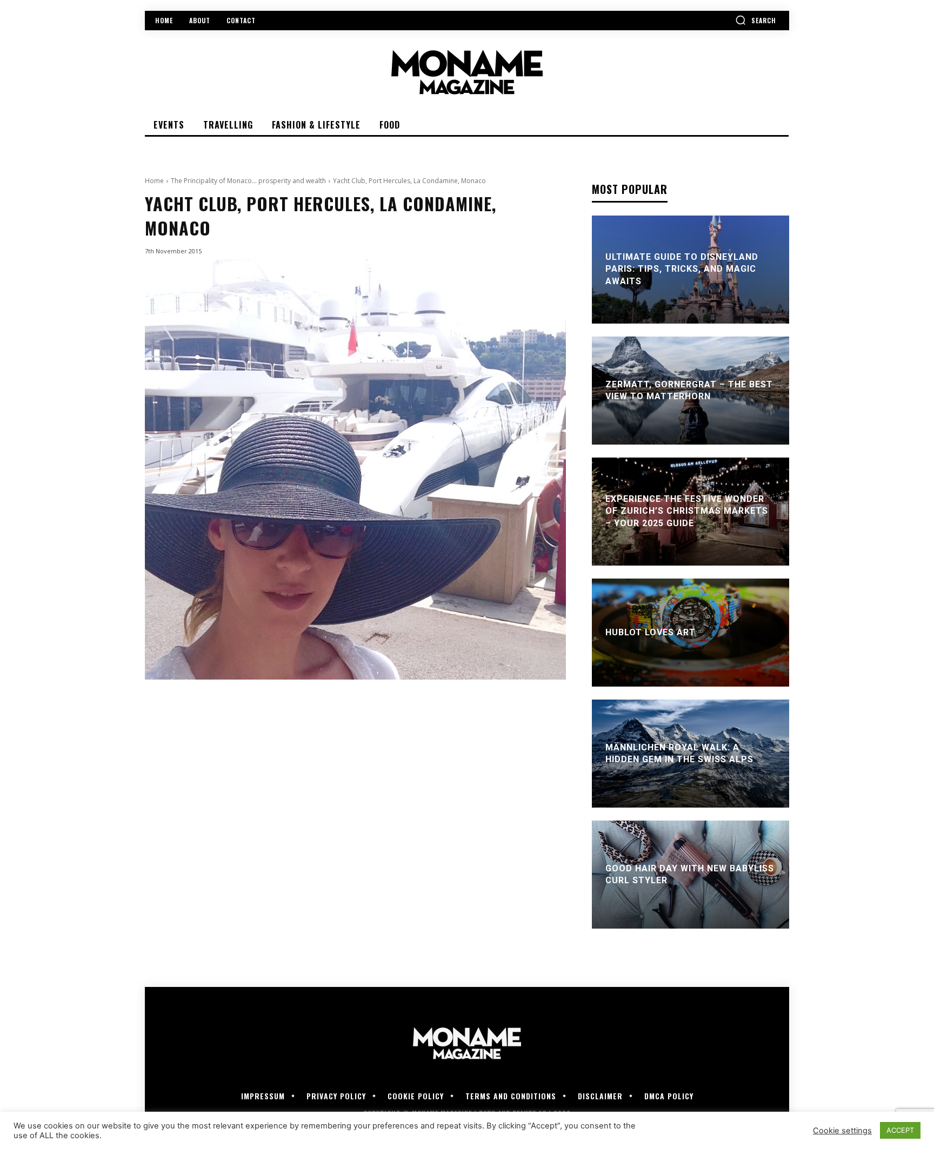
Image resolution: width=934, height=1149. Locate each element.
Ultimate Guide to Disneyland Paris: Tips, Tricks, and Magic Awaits (681, 269)
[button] (755, 20)
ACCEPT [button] (900, 1130)
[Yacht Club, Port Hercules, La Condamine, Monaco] (355, 469)
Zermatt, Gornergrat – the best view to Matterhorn (689, 390)
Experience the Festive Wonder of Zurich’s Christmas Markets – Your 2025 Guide (686, 511)
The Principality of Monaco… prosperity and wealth (248, 180)
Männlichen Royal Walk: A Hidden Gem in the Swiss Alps (679, 753)
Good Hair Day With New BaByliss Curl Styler (689, 874)
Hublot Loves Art (650, 632)
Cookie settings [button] (842, 1130)
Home (154, 180)
